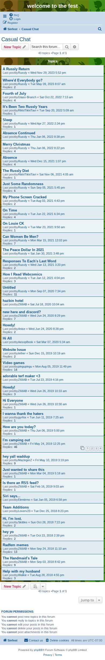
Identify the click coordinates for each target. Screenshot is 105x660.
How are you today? (19, 427)
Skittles (22, 522)
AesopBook (25, 342)
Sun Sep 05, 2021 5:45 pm (47, 187)
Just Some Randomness (23, 184)
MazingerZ (25, 460)
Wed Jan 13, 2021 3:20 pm (47, 264)
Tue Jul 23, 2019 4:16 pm (46, 379)
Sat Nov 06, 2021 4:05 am (56, 174)
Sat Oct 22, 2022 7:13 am (56, 97)
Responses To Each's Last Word (29, 261)
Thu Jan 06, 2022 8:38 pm (47, 136)
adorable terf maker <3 (21, 376)
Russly (22, 72)
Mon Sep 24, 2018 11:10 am (48, 548)
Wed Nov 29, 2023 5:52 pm (48, 72)
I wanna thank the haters (23, 414)
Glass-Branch (27, 97)
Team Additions (16, 507)
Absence (10, 158)
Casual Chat (16, 39)
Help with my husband (21, 571)
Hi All (7, 338)
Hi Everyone (13, 400)
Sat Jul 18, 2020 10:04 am (47, 304)
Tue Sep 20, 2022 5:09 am (56, 110)
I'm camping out (16, 440)
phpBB (38, 649)
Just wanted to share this (23, 470)
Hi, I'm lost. (12, 519)
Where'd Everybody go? (23, 80)
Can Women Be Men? (20, 237)
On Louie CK (13, 223)
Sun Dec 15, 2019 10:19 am (47, 353)
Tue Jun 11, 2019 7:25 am (47, 417)
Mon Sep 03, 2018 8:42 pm (47, 561)
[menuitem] (14, 15)
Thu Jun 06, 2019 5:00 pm (47, 430)
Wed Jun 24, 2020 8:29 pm (47, 315)
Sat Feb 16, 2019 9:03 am (47, 486)
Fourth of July (14, 93)
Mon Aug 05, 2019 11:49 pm (53, 366)
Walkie (22, 575)
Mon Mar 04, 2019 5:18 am (47, 473)
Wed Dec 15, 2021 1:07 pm (48, 161)
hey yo (8, 532)
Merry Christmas (16, 144)
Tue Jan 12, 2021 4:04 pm (47, 278)
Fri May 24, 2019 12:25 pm (47, 443)
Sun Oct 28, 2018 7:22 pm (48, 522)
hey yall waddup (16, 456)
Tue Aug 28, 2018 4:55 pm (47, 575)
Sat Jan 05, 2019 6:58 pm (50, 499)
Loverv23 (24, 511)
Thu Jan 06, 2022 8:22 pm (47, 148)
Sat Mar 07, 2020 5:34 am (53, 342)
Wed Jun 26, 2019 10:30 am (48, 404)
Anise (21, 328)
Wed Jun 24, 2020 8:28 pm (46, 328)
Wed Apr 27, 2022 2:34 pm (47, 123)
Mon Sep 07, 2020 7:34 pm (47, 291)
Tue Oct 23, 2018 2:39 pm (47, 535)
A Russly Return (16, 69)
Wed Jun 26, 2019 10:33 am (48, 391)
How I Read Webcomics (22, 274)
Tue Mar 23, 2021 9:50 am (47, 227)
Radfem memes (16, 545)
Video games (13, 363)
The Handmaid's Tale (20, 558)
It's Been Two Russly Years (25, 107)
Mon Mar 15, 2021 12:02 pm (48, 240)
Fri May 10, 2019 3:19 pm (52, 460)
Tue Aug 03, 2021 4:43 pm (47, 200)
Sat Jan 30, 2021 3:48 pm (47, 253)
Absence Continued (19, 133)
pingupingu (25, 366)
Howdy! (9, 325)
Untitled (9, 287)
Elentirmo (24, 499)
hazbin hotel (13, 301)
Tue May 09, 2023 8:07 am (47, 84)
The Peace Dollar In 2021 (23, 250)
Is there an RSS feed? (21, 483)
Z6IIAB (22, 304)
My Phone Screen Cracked (25, 197)
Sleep (7, 120)
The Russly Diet (16, 171)
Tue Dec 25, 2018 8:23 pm (51, 511)
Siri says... (11, 496)
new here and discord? (22, 312)
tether (22, 353)
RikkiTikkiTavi (27, 110)
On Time (10, 210)
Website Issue (14, 350)
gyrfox (22, 417)
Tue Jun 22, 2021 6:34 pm (47, 214)
